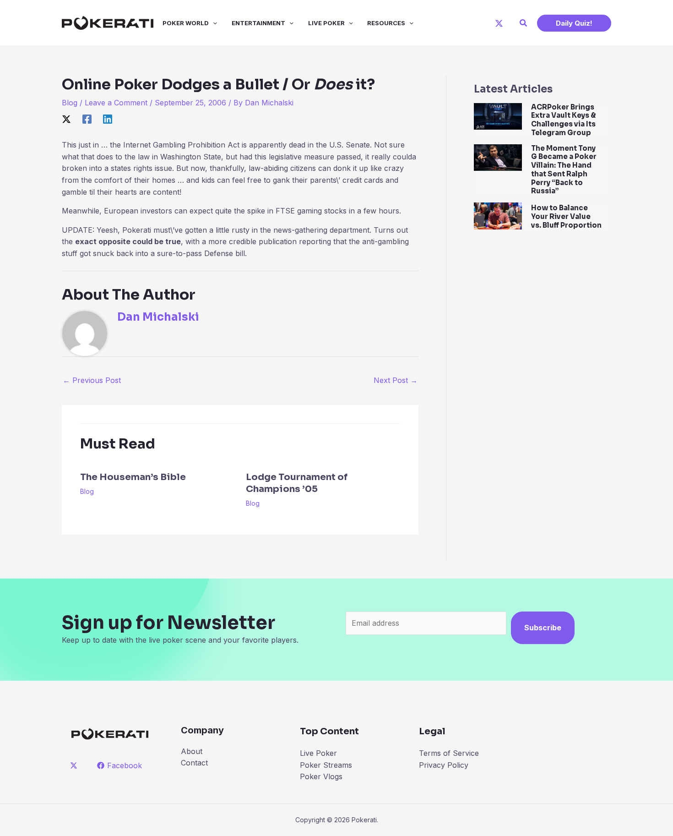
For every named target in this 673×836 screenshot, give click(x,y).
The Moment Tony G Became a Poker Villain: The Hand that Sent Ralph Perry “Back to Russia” (564, 170)
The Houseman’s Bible (133, 477)
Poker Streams (326, 765)
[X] (499, 23)
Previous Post (92, 380)
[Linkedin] (107, 119)
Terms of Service (449, 753)
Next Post (396, 380)
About (191, 751)
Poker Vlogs (321, 776)
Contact (194, 762)
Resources (386, 23)
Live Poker (326, 23)
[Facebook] (87, 119)
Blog (69, 102)
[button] (524, 23)
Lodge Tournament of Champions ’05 (296, 483)
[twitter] (75, 765)
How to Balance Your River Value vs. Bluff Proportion (566, 216)
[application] (213, 23)
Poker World (186, 23)
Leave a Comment (116, 102)
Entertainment (258, 23)
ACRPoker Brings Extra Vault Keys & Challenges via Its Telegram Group (563, 120)
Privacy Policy (443, 765)
